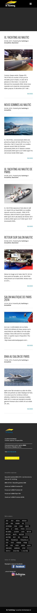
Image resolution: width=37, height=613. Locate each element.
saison (23, 545)
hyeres (23, 529)
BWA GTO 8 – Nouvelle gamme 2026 (15, 483)
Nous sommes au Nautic (17, 104)
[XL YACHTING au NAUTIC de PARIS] (18, 203)
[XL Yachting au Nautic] (18, 70)
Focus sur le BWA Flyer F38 (12, 493)
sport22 (8, 551)
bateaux (24, 521)
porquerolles (24, 540)
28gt (12, 521)
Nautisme (15, 43)
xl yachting (24, 551)
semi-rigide (9, 548)
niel (19, 537)
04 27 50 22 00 (11, 452)
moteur (29, 532)
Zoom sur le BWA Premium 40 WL (14, 497)
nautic (15, 534)
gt (11, 529)
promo (25, 543)
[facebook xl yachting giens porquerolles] (18, 568)
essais (21, 526)
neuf (14, 537)
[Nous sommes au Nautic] (18, 135)
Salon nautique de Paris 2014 (17, 298)
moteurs (8, 534)
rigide (17, 545)
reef (7, 545)
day (23, 523)
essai (15, 526)
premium (18, 543)
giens (7, 529)
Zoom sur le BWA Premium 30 (13, 486)
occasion (25, 537)
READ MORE (30, 94)
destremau (9, 526)
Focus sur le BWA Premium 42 (13, 490)
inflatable (8, 532)
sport (24, 548)
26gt (7, 521)
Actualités (7, 43)
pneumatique (14, 540)
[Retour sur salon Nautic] (18, 269)
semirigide (17, 548)
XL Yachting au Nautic (16, 37)
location (16, 532)
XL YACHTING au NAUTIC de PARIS (18, 170)
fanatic (27, 526)
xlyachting (16, 551)
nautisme (8, 537)
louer (22, 532)
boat (7, 523)
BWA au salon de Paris (16, 356)
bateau (18, 521)
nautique (21, 534)
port (7, 543)
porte (12, 543)
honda (16, 529)
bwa (12, 523)
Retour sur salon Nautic (18, 237)
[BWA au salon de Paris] (18, 385)
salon (29, 545)
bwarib (17, 523)
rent (11, 545)
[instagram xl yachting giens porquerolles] (18, 576)
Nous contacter (12, 458)
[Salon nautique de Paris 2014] (18, 322)
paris (7, 540)
